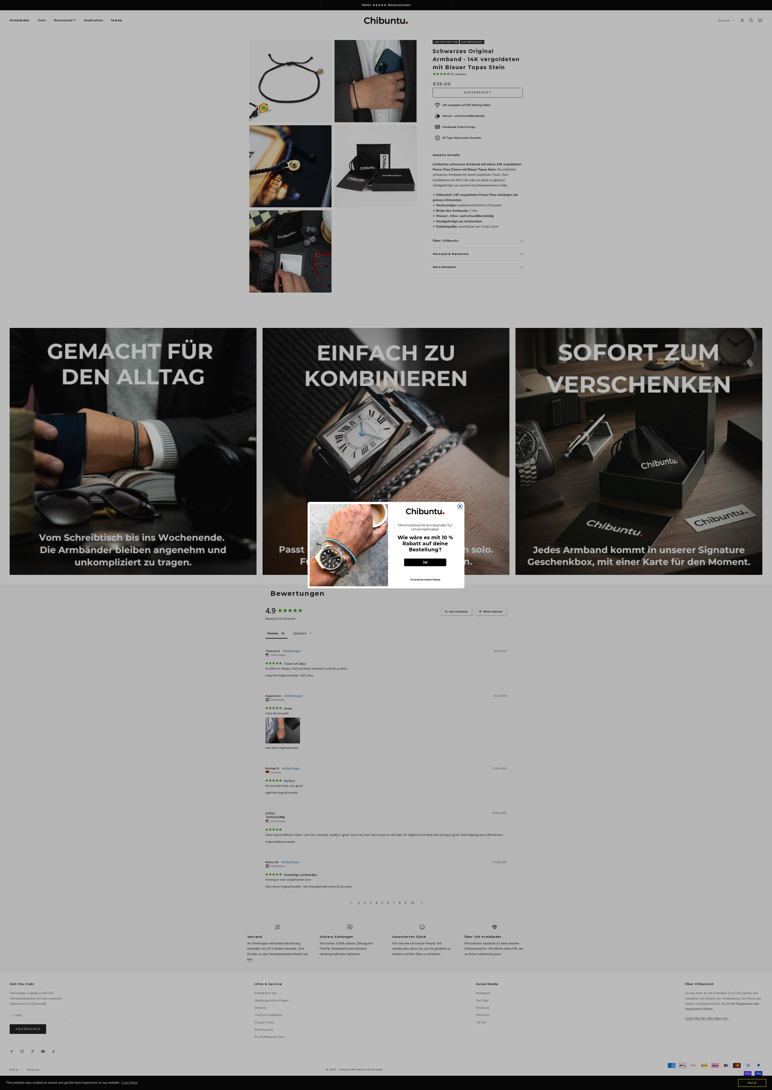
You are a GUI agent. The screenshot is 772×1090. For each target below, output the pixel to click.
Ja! (425, 562)
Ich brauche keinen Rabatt (425, 579)
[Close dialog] (459, 506)
